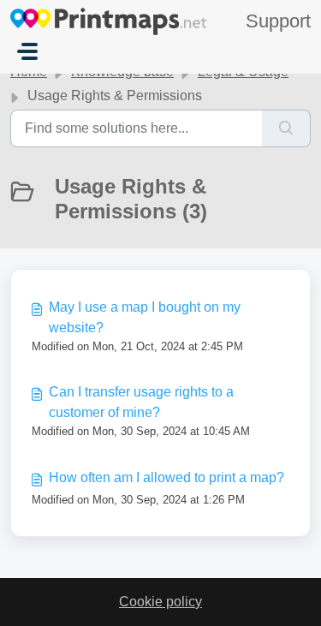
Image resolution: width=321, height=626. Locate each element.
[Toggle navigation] (27, 51)
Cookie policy (160, 601)
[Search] (286, 128)
